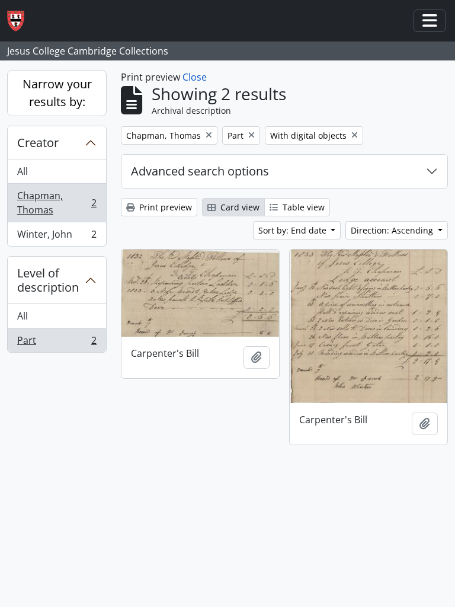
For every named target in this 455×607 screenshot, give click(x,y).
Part (57, 343)
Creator (38, 143)
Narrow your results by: (57, 93)
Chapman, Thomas (57, 202)
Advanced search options (200, 171)
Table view (302, 207)
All (22, 171)
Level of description (48, 280)
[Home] (20, 21)
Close (194, 77)
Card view (238, 207)
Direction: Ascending (393, 230)
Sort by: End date (293, 230)
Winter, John (57, 237)
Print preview (164, 207)
